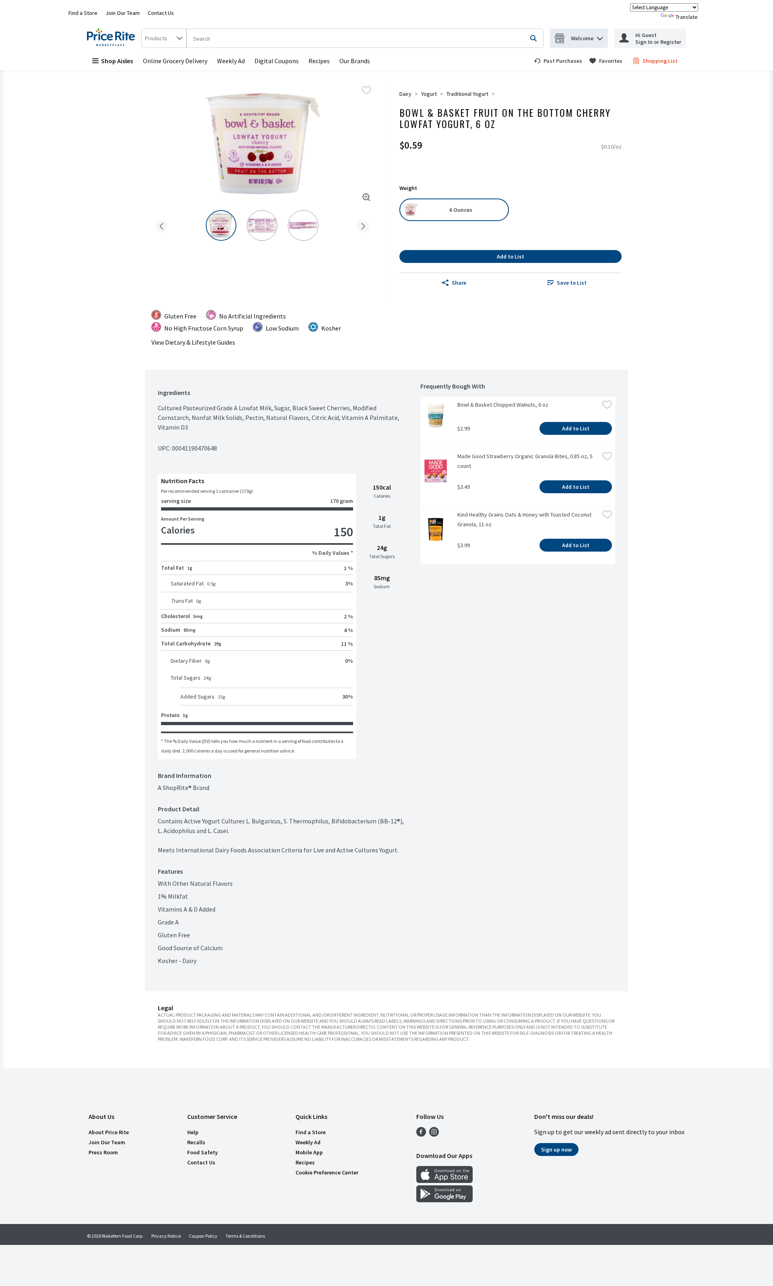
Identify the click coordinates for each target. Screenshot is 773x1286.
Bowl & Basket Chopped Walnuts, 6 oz (502, 404)
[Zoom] (366, 197)
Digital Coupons (276, 61)
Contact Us (161, 13)
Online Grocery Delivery (175, 61)
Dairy (405, 93)
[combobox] (163, 38)
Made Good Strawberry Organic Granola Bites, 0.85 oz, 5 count (525, 461)
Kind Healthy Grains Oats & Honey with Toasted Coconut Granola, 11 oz (525, 519)
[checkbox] (366, 90)
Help (192, 1132)
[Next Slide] (363, 225)
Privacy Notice (166, 1236)
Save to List (572, 282)
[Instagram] (434, 1134)
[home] (112, 38)
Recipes (319, 61)
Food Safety (202, 1152)
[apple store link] (444, 1180)
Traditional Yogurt (467, 93)
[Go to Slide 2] (262, 225)
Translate (687, 17)
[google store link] (444, 1200)
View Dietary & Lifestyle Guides (193, 342)
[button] (600, 36)
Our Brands (354, 61)
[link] (558, 61)
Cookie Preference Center (327, 1172)
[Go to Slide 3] (303, 225)
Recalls (196, 1142)
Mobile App (309, 1152)
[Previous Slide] (161, 225)
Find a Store (82, 13)
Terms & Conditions (245, 1236)
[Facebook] (421, 1134)
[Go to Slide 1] (221, 225)
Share (459, 282)
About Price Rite (109, 1132)
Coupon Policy (203, 1236)
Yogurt (429, 93)
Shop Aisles (117, 61)
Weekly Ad (231, 61)
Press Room (103, 1152)
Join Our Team (122, 13)
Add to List (510, 256)
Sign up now (556, 1149)
